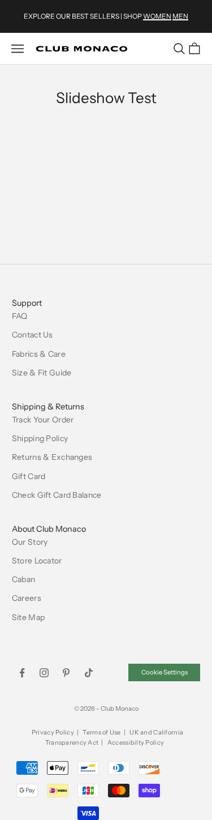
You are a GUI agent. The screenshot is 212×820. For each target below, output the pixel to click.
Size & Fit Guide (41, 373)
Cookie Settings (164, 672)
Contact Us (32, 335)
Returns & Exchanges (52, 457)
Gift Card (29, 476)
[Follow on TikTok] (88, 672)
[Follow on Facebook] (22, 672)
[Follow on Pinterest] (66, 672)
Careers (26, 598)
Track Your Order (42, 420)
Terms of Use (101, 732)
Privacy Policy (53, 732)
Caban (23, 579)
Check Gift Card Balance (56, 495)
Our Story (30, 542)
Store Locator (37, 561)
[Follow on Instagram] (44, 672)
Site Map (28, 617)
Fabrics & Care (39, 354)
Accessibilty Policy (135, 742)
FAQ (20, 316)
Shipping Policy (40, 438)
